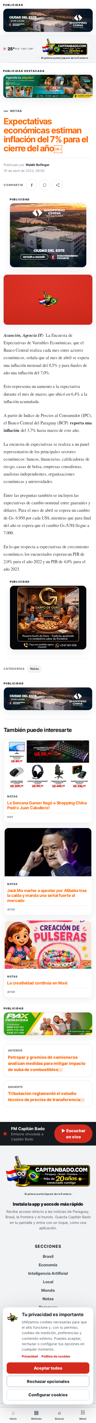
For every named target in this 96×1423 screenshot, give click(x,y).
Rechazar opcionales (48, 1381)
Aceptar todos (48, 1368)
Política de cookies (55, 1356)
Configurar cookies (48, 1394)
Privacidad (30, 1356)
